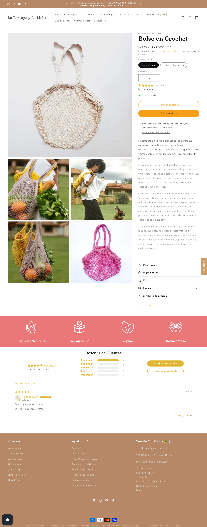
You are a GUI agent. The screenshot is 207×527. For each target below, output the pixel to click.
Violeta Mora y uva (174, 65)
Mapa (139, 490)
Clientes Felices (16, 459)
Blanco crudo (149, 65)
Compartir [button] (146, 305)
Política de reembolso (83, 474)
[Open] (7, 519)
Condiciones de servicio (84, 485)
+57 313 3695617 (161, 455)
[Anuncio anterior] (66, 4)
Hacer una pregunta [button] (165, 371)
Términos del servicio (131, 525)
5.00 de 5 (49, 365)
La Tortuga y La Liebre (44, 525)
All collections (15, 480)
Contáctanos (78, 453)
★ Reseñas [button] (204, 266)
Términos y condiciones (84, 464)
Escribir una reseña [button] (165, 363)
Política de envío (80, 480)
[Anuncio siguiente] (140, 4)
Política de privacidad (83, 469)
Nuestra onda (14, 448)
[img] (22, 392)
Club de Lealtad (16, 453)
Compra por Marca (17, 474)
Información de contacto (170, 525)
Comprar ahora (168, 113)
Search (75, 448)
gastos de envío (169, 51)
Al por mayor (14, 464)
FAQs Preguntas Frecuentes (86, 459)
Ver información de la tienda (156, 132)
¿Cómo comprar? (16, 469)
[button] (57, 14)
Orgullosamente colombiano (66, 525)
